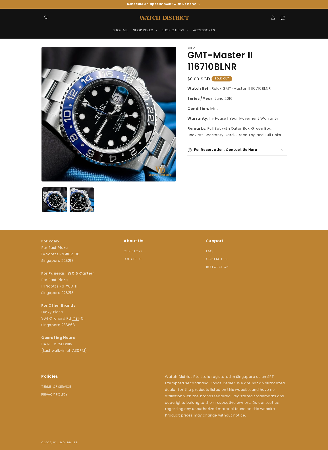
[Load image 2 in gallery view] (81, 199)
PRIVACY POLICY (54, 394)
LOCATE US (132, 259)
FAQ (209, 251)
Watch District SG (65, 442)
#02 (69, 254)
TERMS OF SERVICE (56, 386)
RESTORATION (217, 267)
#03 (69, 286)
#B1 (75, 318)
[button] (46, 18)
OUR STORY (133, 251)
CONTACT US (217, 259)
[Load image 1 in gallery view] (54, 199)
